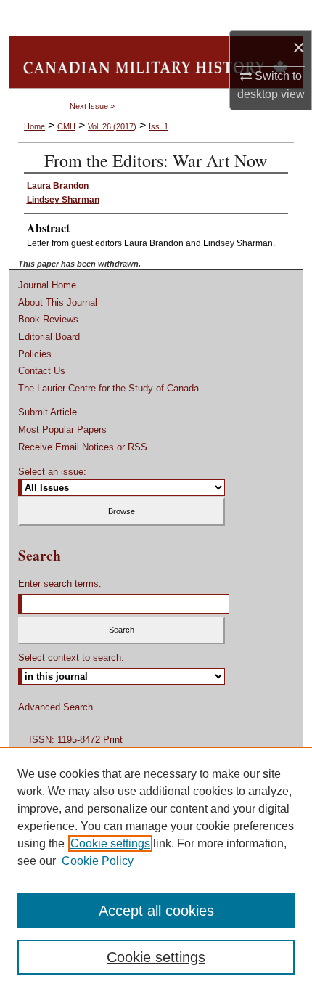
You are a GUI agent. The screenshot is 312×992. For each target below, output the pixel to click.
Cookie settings (110, 843)
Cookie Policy (98, 861)
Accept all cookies (156, 911)
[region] (156, 869)
